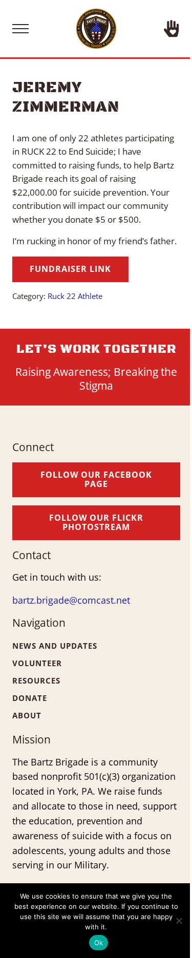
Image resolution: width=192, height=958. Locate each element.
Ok (98, 943)
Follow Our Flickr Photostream (96, 522)
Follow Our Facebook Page (96, 479)
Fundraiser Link (70, 268)
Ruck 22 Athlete (75, 296)
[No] (179, 921)
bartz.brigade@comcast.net (71, 600)
